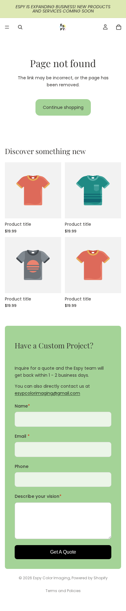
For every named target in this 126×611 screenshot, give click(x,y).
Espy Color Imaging (51, 577)
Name (22, 406)
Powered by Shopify (90, 577)
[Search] (20, 27)
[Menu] (7, 27)
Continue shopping (63, 107)
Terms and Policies (63, 590)
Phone (21, 466)
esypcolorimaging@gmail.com (47, 393)
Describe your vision (38, 496)
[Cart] (118, 27)
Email (22, 436)
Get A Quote (63, 552)
